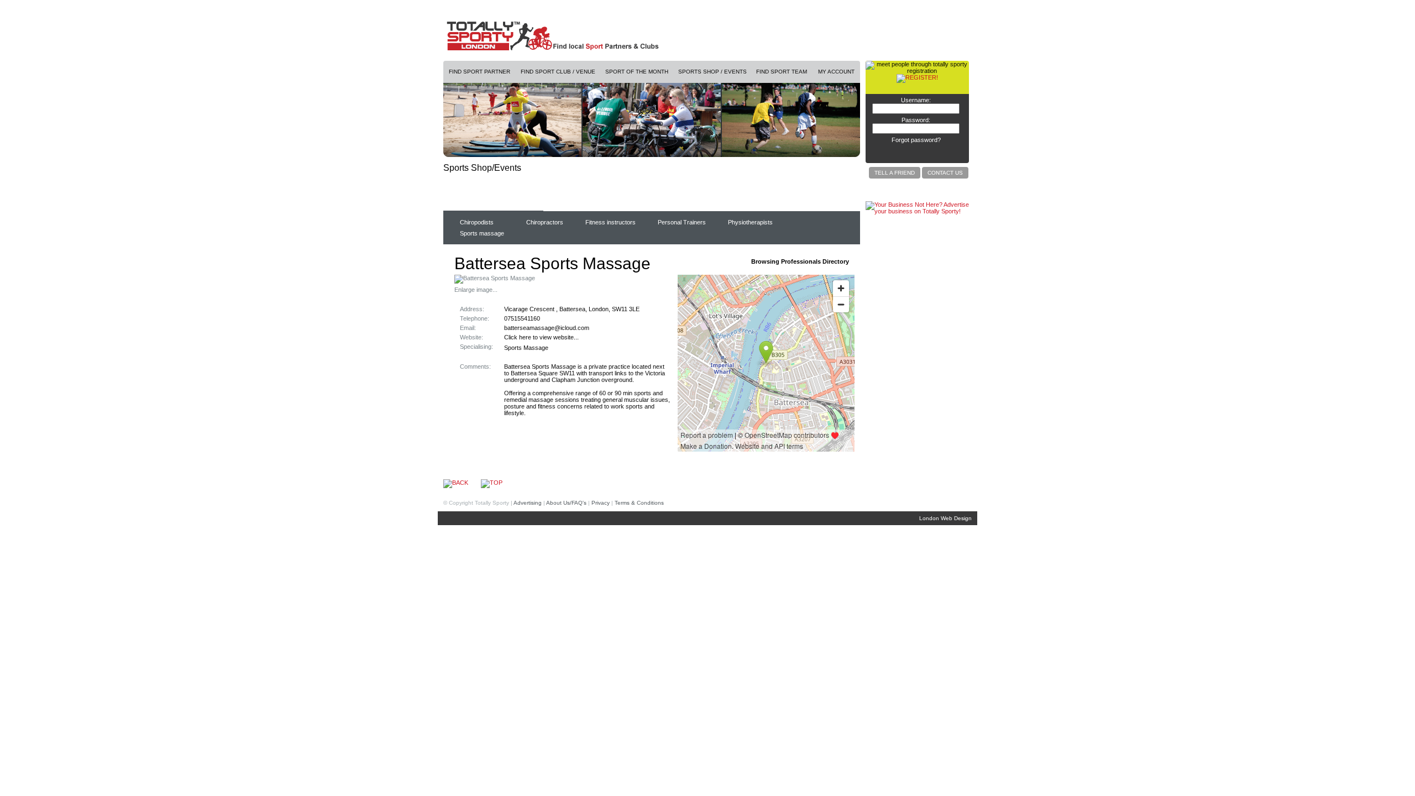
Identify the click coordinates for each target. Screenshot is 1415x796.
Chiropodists (477, 222)
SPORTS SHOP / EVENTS (712, 72)
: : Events (783, 203)
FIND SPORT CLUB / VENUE (558, 72)
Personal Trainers (682, 222)
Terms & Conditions (639, 503)
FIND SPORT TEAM (781, 72)
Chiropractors (544, 222)
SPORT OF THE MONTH (636, 72)
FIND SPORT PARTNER (479, 72)
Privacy (600, 503)
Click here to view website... (541, 337)
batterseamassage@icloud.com (546, 327)
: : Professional (477, 203)
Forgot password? (916, 140)
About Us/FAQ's (566, 503)
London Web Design (945, 518)
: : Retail (570, 203)
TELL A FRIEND (894, 173)
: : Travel (676, 203)
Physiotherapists (750, 222)
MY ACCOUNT (836, 72)
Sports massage (482, 233)
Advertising (527, 503)
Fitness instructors (610, 222)
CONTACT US (945, 173)
